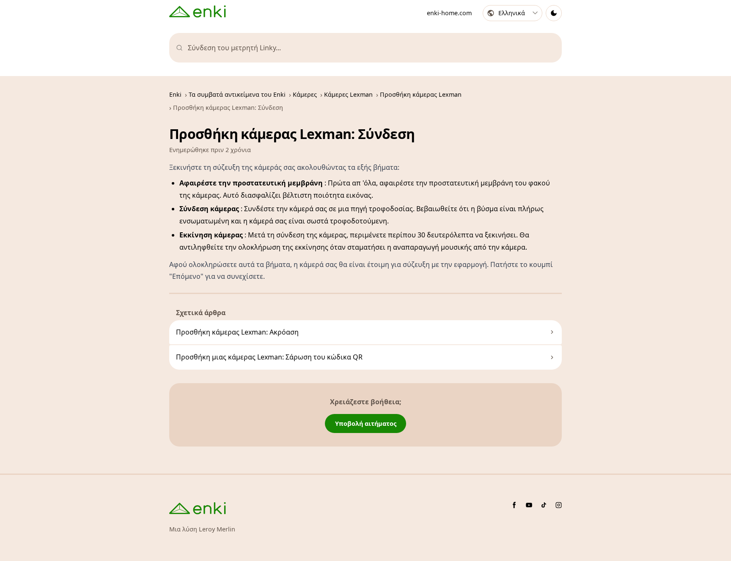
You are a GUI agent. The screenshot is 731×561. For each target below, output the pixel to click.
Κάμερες (305, 94)
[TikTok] (544, 505)
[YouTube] (529, 505)
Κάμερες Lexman (348, 94)
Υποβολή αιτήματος (365, 423)
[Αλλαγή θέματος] (554, 13)
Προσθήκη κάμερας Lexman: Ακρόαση (237, 332)
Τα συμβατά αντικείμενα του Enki (237, 94)
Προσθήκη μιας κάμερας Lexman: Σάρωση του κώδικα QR (269, 357)
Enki (175, 94)
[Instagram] (558, 505)
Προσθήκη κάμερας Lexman (421, 94)
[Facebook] (514, 505)
